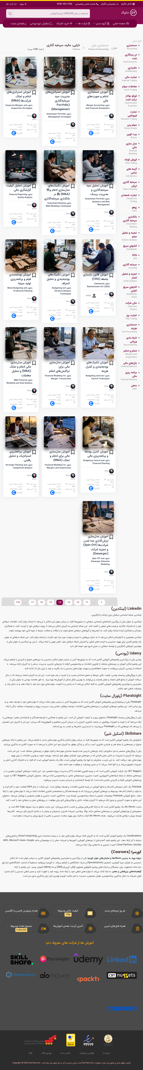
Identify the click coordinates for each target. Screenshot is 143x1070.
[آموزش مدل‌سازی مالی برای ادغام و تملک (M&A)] (59, 431)
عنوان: (114, 48)
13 (68, 602)
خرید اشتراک (63, 23)
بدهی (134, 387)
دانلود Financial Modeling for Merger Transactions (58, 377)
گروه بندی (136, 41)
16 (41, 602)
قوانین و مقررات (86, 1053)
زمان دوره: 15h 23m (108, 222)
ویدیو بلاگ (46, 1053)
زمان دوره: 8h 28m (70, 485)
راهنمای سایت (17, 23)
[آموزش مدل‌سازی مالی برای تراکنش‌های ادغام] (59, 342)
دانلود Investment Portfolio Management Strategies (59, 115)
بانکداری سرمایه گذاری (130, 221)
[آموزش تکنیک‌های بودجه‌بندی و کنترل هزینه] (98, 342)
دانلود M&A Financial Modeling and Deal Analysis (19, 382)
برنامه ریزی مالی (129, 376)
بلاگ (30, 1053)
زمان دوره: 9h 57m (32, 125)
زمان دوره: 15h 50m (31, 308)
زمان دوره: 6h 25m (109, 125)
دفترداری (131, 69)
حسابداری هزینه (129, 328)
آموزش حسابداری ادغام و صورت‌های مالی (97, 96)
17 (32, 602)
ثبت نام (10, 4)
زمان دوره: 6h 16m (109, 581)
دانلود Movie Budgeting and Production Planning (19, 289)
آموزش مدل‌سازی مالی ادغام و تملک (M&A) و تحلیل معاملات (20, 369)
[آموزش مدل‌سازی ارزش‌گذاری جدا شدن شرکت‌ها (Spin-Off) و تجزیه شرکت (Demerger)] (98, 516)
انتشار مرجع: (92, 125)
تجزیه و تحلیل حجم (129, 236)
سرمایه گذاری (130, 266)
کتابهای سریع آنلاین (130, 292)
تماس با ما (65, 1053)
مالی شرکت (131, 306)
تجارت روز (131, 317)
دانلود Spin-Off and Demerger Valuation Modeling (100, 561)
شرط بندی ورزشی (130, 341)
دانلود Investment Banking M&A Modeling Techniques (58, 205)
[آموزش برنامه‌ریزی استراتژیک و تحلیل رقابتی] (20, 431)
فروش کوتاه (131, 161)
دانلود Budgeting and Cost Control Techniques (98, 377)
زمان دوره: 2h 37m (109, 304)
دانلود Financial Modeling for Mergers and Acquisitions (58, 466)
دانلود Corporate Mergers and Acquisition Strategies (18, 107)
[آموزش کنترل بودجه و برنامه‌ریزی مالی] (98, 431)
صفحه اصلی (119, 23)
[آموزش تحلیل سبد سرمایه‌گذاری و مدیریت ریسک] (98, 165)
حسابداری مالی (100, 45)
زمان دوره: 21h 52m (70, 223)
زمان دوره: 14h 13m (70, 134)
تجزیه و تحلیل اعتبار (129, 277)
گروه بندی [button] (101, 23)
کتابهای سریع (130, 247)
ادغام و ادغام (130, 354)
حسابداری (132, 47)
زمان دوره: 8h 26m (70, 396)
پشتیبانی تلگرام (108, 4)
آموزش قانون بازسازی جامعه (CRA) (95, 276)
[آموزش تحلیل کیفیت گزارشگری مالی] (20, 165)
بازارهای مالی (129, 364)
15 (50, 602)
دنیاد (125, 12)
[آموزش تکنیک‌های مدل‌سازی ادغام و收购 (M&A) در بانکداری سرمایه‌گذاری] (59, 165)
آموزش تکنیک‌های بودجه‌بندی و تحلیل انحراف (58, 279)
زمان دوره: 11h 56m (31, 215)
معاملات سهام (129, 88)
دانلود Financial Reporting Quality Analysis (20, 196)
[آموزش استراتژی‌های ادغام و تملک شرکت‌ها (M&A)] (20, 72)
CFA (134, 256)
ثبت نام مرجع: (109, 130)
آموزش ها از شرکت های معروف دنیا (70, 942)
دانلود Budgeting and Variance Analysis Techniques (61, 290)
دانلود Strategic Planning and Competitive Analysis (19, 466)
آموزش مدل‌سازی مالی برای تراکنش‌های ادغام (59, 366)
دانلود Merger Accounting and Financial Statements (98, 107)
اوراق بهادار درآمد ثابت (131, 100)
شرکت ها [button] (83, 23)
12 (77, 602)
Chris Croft (109, 118)
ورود (21, 4)
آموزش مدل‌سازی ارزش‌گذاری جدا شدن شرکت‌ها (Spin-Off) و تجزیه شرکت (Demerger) (95, 545)
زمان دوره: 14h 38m (31, 485)
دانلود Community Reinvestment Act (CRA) (98, 285)
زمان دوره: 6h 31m (70, 311)
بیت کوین (132, 136)
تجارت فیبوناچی (129, 115)
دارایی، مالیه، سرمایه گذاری (63, 45)
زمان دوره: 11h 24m (31, 400)
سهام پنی (130, 126)
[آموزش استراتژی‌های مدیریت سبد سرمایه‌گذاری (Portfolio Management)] (59, 72)
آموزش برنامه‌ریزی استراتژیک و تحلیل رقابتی (20, 455)
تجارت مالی (129, 78)
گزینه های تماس (131, 172)
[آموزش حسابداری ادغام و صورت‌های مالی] (98, 72)
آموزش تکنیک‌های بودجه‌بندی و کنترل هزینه (97, 366)
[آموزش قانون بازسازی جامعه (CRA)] (98, 254)
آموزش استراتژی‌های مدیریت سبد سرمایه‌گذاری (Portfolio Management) (57, 101)
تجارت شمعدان (129, 198)
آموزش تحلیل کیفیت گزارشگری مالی (18, 187)
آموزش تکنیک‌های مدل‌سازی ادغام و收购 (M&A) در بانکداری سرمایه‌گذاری (57, 192)
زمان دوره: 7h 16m (109, 396)
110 (18, 602)
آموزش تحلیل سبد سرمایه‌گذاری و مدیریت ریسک (97, 189)
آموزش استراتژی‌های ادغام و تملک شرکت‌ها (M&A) (19, 96)
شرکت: (93, 131)
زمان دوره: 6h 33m (109, 481)
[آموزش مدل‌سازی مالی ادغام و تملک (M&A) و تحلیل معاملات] (20, 342)
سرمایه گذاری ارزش (130, 185)
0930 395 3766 (64, 4)
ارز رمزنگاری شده (130, 58)
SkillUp (89, 295)
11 (86, 602)
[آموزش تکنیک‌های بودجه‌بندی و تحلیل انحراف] (59, 254)
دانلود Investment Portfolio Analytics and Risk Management (97, 201)
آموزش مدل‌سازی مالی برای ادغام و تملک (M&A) (59, 455)
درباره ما (106, 1053)
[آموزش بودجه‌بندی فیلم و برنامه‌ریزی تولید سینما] (20, 254)
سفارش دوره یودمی (40, 23)
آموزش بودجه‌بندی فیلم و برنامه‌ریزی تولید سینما (20, 279)
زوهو (134, 209)
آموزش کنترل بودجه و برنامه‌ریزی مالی (96, 453)
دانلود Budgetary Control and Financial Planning (96, 462)
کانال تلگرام (126, 4)
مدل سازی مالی (131, 148)
